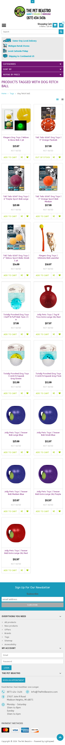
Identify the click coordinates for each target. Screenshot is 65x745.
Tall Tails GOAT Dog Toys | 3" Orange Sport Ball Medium (48, 199)
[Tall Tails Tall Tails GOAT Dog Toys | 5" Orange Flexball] (48, 106)
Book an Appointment (13, 680)
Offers (8, 630)
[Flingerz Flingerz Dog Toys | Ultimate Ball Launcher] (48, 224)
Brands (8, 633)
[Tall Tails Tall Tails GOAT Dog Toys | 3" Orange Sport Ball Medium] (48, 165)
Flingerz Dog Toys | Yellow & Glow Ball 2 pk (16, 138)
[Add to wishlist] (28, 157)
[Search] (61, 31)
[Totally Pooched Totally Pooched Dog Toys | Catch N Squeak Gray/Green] (16, 342)
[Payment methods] (5, 730)
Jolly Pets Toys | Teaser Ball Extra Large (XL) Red (16, 551)
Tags (12, 94)
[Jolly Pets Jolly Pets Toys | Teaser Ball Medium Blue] (16, 460)
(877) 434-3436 (14, 692)
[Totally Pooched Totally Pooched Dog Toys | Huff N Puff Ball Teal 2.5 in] (16, 283)
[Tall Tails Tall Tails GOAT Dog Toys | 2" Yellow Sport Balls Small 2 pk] (16, 224)
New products (11, 626)
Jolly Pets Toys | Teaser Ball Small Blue (48, 433)
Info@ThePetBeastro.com (44, 692)
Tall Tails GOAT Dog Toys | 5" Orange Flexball (48, 138)
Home (4, 94)
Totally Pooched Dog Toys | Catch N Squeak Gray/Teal (48, 374)
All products (10, 622)
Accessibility (10, 644)
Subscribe (32, 594)
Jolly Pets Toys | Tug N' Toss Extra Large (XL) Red (48, 315)
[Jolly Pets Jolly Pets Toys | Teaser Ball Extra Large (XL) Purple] (48, 460)
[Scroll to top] (60, 737)
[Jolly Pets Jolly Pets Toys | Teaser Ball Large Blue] (16, 401)
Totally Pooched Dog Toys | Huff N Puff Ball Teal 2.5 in (16, 317)
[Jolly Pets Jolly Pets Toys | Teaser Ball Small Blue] (48, 401)
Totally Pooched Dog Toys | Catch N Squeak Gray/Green (16, 376)
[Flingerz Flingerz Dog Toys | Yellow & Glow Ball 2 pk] (16, 106)
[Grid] (57, 99)
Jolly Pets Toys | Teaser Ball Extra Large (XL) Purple (48, 492)
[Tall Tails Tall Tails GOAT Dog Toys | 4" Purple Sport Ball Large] (16, 165)
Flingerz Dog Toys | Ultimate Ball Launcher (48, 256)
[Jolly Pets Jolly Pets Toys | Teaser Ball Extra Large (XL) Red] (16, 519)
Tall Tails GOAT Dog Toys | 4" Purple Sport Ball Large (16, 197)
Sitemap (8, 641)
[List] (62, 99)
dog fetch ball (23, 94)
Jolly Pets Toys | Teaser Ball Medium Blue (16, 492)
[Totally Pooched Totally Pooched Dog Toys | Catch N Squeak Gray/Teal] (48, 342)
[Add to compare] (22, 157)
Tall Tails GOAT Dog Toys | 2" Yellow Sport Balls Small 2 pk (16, 258)
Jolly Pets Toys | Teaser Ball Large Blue (16, 433)
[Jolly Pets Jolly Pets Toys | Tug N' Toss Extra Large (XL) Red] (48, 283)
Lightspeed (49, 741)
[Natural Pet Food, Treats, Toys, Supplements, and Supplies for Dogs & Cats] (32, 13)
